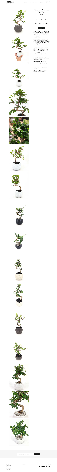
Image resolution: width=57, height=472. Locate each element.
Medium (41, 19)
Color (41, 21)
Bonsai (26, 2)
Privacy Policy (8, 468)
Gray (40, 23)
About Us (42, 2)
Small (37, 19)
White (36, 23)
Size (41, 17)
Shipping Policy (8, 465)
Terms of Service (8, 469)
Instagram (24, 464)
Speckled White (45, 23)
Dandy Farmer (48, 464)
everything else (33, 2)
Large (45, 19)
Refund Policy (8, 466)
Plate (44, 63)
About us (7, 464)
